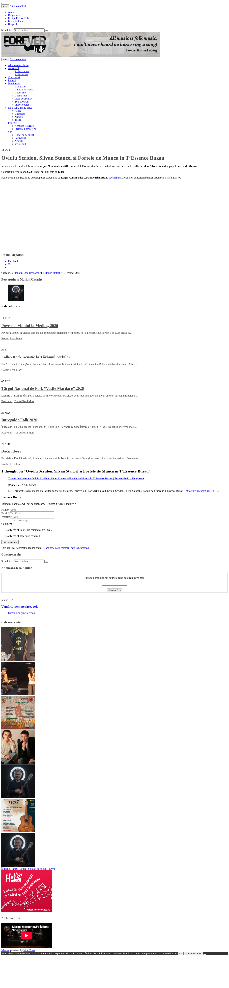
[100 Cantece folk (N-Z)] (18, 762)
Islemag (5, 950)
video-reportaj (22, 104)
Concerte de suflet (24, 134)
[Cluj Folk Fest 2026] (18, 831)
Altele (18, 110)
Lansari (12, 80)
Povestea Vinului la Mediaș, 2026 (29, 325)
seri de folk (20, 144)
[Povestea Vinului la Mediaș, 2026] (18, 660)
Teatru (18, 119)
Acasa (11, 12)
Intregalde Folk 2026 (19, 420)
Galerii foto (21, 95)
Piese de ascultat (23, 98)
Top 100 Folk (22, 101)
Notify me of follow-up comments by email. (28, 529)
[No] (204, 954)
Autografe (20, 86)
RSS (11, 600)
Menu (5, 6)
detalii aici (115, 177)
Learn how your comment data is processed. (66, 547)
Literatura (20, 113)
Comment (6, 523)
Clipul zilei (20, 92)
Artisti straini (21, 74)
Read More (16, 338)
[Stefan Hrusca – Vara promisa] (18, 797)
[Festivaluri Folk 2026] (18, 694)
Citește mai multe (193, 953)
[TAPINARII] (18, 865)
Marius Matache (53, 272)
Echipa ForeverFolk (18, 18)
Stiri (10, 131)
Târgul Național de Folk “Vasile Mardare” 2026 (42, 388)
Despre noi (14, 15)
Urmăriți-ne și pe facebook (19, 606)
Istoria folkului (15, 21)
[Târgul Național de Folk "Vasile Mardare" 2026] (18, 728)
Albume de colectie (18, 65)
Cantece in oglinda (25, 89)
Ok (180, 953)
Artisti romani (22, 71)
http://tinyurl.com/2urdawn (200, 490)
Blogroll (12, 24)
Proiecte (12, 122)
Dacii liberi (11, 451)
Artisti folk (13, 68)
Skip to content (18, 6)
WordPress (29, 950)
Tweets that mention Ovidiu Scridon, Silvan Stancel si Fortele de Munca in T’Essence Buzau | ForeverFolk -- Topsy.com (76, 478)
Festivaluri (20, 137)
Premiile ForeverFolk (26, 128)
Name (5, 509)
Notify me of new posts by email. (23, 536)
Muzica (19, 116)
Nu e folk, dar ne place (20, 107)
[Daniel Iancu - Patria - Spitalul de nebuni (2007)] (28, 868)
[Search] (46, 30)
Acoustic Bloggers (24, 125)
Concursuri (14, 77)
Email (5, 513)
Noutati (19, 141)
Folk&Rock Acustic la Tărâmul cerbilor (35, 357)
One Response (31, 272)
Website (5, 516)
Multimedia (14, 83)
